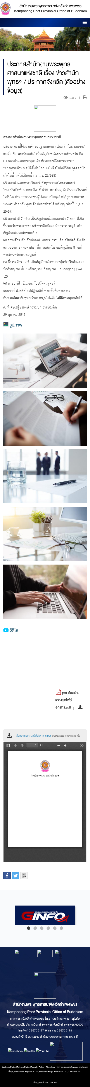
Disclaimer (51, 1067)
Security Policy (37, 1067)
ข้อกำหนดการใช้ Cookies (67, 1067)
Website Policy (9, 1067)
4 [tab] (48, 928)
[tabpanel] (45, 915)
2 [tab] (35, 928)
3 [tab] (42, 928)
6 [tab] (61, 928)
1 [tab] (28, 928)
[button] (85, 23)
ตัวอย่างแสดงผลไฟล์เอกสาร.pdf (48, 735)
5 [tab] (55, 928)
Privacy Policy (23, 1067)
